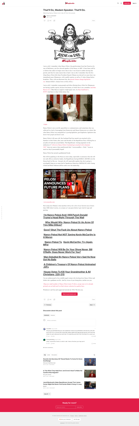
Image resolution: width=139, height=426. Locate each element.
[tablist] (49, 315)
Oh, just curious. (47, 374)
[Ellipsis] (95, 328)
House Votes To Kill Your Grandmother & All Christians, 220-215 (67, 273)
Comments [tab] (46, 315)
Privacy (72, 415)
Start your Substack (66, 419)
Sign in (134, 3)
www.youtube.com (49, 202)
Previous (48, 305)
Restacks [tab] (53, 315)
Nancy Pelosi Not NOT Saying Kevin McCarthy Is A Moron (69, 235)
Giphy (45, 124)
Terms (76, 415)
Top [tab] (45, 355)
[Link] (41, 216)
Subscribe (127, 3)
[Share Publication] (121, 3)
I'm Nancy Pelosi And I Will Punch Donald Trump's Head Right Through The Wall (65, 216)
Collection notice (83, 415)
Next (91, 305)
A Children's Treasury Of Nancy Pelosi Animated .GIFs (69, 265)
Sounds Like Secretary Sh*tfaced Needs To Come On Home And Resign (62, 360)
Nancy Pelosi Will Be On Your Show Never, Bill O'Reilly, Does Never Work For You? (67, 250)
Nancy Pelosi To (53, 242)
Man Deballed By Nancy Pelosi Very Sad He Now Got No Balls (69, 258)
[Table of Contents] (2, 213)
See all (46, 394)
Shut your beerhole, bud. (49, 363)
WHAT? (45, 386)
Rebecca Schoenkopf (51, 15)
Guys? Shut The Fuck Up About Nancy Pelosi (68, 229)
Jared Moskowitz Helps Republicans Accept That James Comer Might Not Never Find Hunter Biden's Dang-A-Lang (62, 383)
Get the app (77, 419)
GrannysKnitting (50, 339)
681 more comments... (48, 347)
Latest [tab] (48, 355)
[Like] (44, 20)
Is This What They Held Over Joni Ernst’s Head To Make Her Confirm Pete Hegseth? (62, 371)
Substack (62, 423)
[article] (69, 362)
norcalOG (48, 328)
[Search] (118, 3)
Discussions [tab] (54, 355)
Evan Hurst (51, 364)
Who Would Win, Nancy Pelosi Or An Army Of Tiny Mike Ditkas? (68, 223)
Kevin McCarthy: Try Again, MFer (68, 243)
